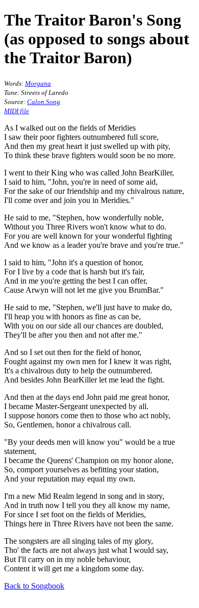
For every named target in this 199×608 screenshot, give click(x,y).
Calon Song (43, 102)
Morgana (38, 83)
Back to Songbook (34, 585)
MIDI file (16, 111)
